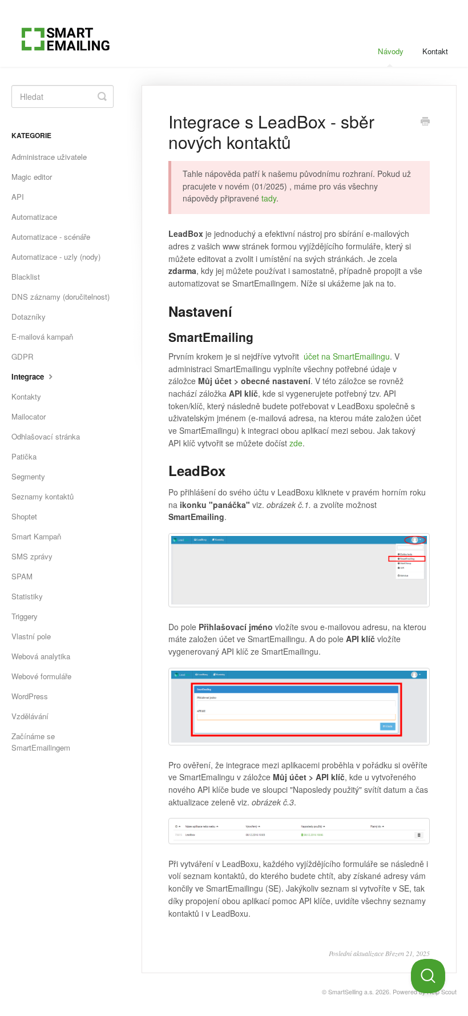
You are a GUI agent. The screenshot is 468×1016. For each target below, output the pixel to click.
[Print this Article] (425, 122)
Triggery (24, 616)
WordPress (29, 696)
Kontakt (435, 51)
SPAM (22, 576)
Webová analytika (40, 656)
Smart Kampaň (36, 536)
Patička (24, 456)
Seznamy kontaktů (42, 496)
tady (268, 198)
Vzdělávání (30, 716)
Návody (391, 51)
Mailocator (28, 416)
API (17, 196)
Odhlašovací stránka (45, 436)
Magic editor (31, 176)
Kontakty (26, 396)
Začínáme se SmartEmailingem (40, 742)
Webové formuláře (41, 676)
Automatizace (34, 216)
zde (295, 443)
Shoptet (24, 516)
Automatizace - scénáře (50, 236)
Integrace (28, 376)
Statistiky (27, 596)
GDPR (22, 356)
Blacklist (25, 276)
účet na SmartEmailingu (347, 356)
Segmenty (28, 476)
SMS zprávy (32, 556)
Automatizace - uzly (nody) (55, 256)
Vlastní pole (31, 636)
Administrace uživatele (49, 156)
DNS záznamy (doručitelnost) (60, 296)
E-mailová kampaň (42, 336)
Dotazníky (28, 316)
